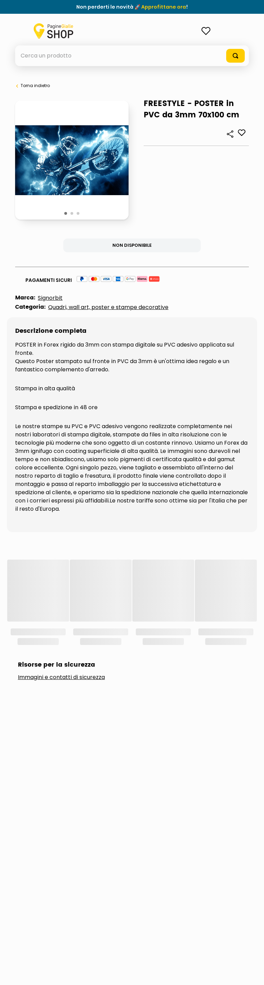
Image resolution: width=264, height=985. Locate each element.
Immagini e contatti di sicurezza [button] (61, 585)
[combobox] (132, 55)
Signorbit (50, 298)
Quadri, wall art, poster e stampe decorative (108, 307)
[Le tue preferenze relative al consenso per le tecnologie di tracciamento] (251, 972)
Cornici (42, 625)
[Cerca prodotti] (235, 56)
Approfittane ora (163, 6)
